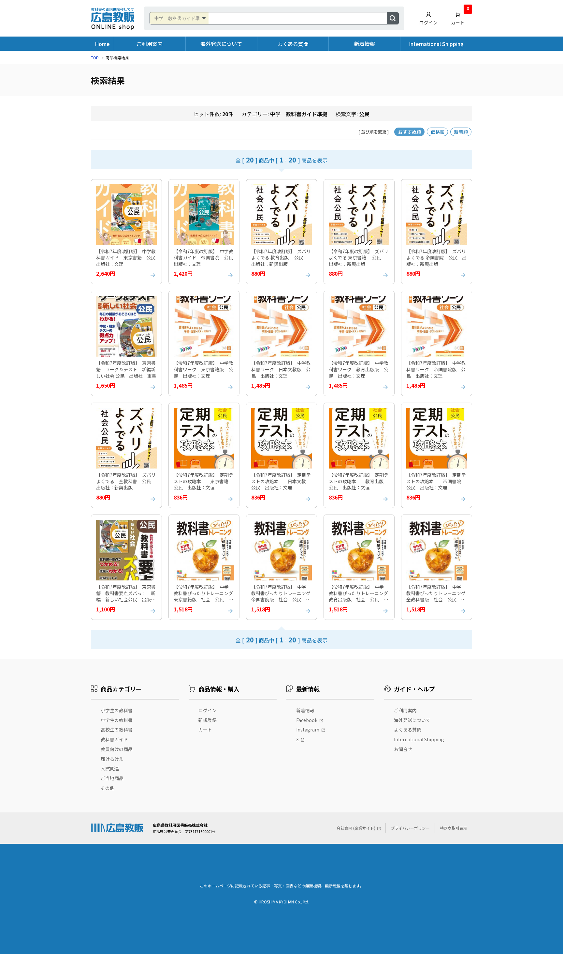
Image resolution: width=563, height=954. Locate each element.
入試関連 (110, 768)
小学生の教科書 (117, 710)
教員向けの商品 (117, 749)
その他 (107, 788)
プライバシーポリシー (410, 828)
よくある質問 (293, 44)
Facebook (306, 720)
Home (102, 44)
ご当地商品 (112, 778)
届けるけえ (112, 759)
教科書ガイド (114, 739)
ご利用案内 (150, 44)
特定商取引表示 (453, 828)
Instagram (307, 729)
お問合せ (403, 749)
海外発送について (221, 44)
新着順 (461, 132)
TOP (95, 57)
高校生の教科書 (117, 729)
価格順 (437, 132)
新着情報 (364, 44)
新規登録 (207, 720)
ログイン (428, 22)
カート (460, 17)
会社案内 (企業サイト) (356, 828)
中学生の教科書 (117, 720)
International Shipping (436, 44)
